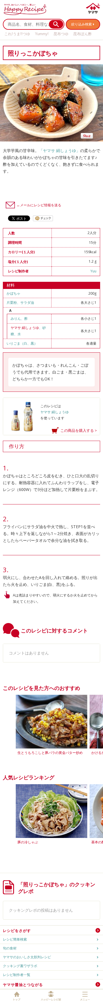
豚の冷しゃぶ (27, 842)
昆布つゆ (61, 34)
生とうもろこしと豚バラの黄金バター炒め (50, 752)
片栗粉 (12, 302)
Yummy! (42, 34)
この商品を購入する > (78, 430)
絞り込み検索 (81, 24)
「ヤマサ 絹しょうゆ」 (59, 150)
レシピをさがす (17, 930)
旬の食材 (10, 948)
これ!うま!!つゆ (17, 34)
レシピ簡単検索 (15, 939)
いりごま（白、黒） (22, 343)
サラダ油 (27, 302)
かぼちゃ (13, 293)
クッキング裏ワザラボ (20, 965)
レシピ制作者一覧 (16, 974)
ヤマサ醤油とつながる (23, 984)
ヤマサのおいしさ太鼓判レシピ (27, 957)
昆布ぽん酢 (82, 34)
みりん (16, 318)
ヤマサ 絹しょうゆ (25, 327)
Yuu (93, 271)
